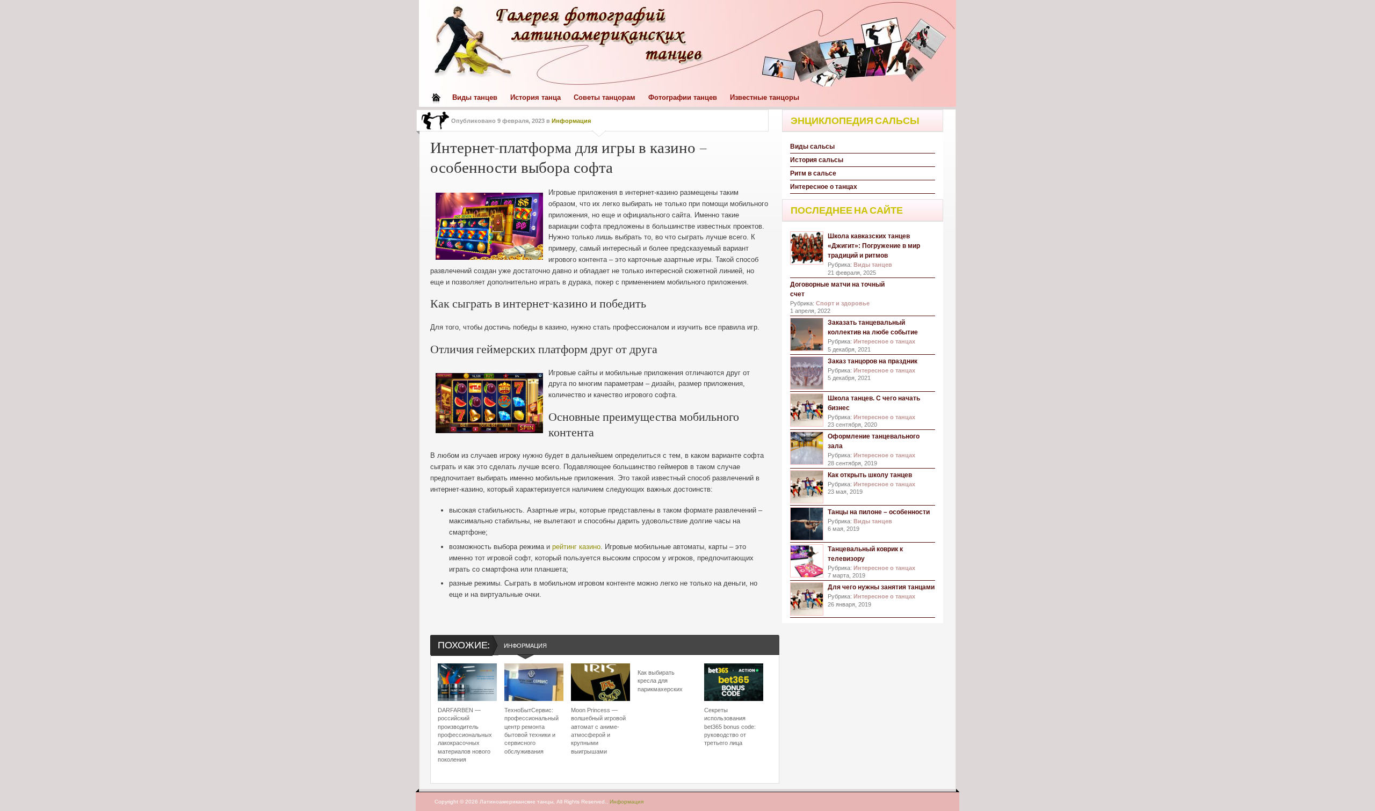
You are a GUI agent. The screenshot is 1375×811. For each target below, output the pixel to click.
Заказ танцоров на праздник (872, 361)
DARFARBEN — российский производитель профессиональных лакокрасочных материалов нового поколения (465, 735)
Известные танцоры (764, 97)
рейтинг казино (576, 547)
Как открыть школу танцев (870, 475)
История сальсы (816, 160)
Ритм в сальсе (813, 173)
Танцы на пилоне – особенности (879, 512)
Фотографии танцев (682, 97)
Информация (571, 121)
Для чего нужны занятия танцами (881, 587)
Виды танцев (474, 97)
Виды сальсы (812, 146)
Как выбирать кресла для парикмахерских (660, 680)
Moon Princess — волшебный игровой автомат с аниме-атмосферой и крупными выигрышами (598, 731)
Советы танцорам (604, 97)
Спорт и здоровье (843, 303)
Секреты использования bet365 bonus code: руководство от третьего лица (730, 727)
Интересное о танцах (823, 187)
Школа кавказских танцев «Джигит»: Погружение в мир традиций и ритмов (874, 245)
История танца (535, 97)
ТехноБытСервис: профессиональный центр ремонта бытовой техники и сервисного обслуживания (531, 731)
